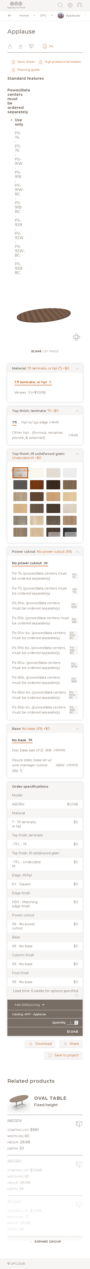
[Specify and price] (16, 4)
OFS (43, 15)
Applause (73, 15)
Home (24, 15)
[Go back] (9, 15)
